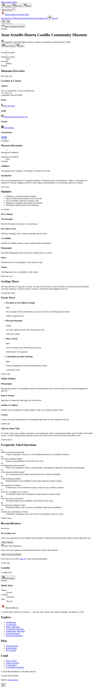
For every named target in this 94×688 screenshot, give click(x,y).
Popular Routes (21, 18)
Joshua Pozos (13, 680)
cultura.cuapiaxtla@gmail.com (15, 117)
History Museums (13, 627)
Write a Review (7, 542)
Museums (4, 18)
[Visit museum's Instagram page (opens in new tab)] (5, 138)
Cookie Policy (11, 665)
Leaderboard (42, 18)
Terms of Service (12, 663)
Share (21, 46)
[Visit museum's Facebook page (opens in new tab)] (2, 138)
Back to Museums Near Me (14, 26)
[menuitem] (6, 5)
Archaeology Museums (15, 629)
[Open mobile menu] (8, 22)
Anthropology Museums (15, 631)
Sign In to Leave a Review (11, 554)
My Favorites (11, 650)
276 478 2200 (9, 106)
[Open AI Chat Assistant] (3, 685)
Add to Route (9, 46)
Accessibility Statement (15, 667)
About (35, 18)
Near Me (11, 18)
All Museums (11, 622)
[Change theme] (49, 18)
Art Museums (11, 625)
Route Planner (11, 648)
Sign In (55, 18)
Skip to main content (9, 2)
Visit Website (9, 128)
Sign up (23, 559)
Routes (30, 18)
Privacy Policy (11, 661)
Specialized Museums (14, 636)
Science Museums (13, 633)
